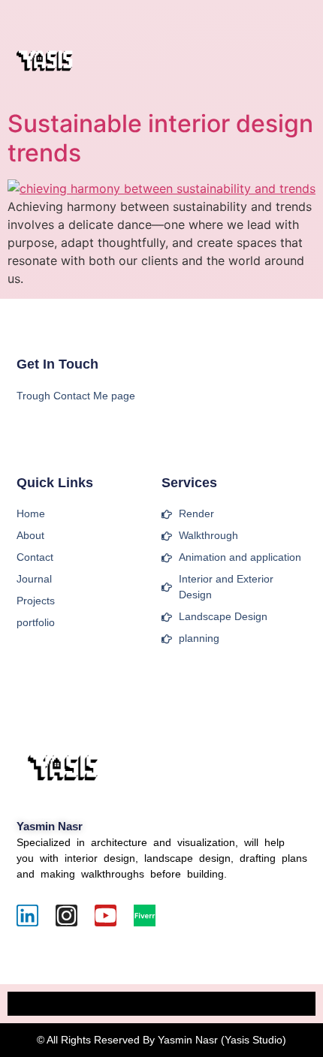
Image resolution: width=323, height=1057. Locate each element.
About (30, 535)
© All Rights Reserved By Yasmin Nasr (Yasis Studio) (161, 1040)
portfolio (36, 622)
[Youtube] (105, 915)
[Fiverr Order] (144, 915)
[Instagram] (66, 915)
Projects (36, 601)
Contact (35, 557)
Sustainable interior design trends (160, 138)
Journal (34, 579)
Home (31, 513)
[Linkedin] (27, 915)
